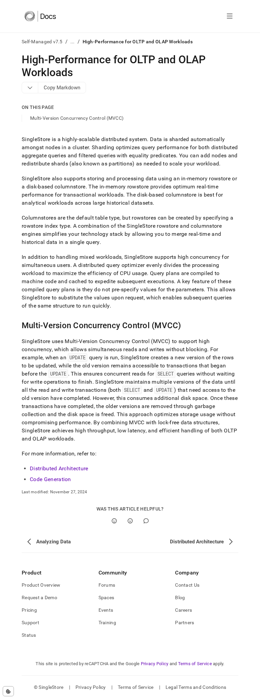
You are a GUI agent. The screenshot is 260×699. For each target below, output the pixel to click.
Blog (180, 597)
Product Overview (41, 585)
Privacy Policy (155, 663)
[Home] (40, 16)
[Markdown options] (30, 87)
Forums (107, 585)
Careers (183, 610)
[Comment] (146, 520)
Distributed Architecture (59, 468)
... (72, 41)
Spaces (106, 597)
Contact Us (187, 585)
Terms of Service (195, 663)
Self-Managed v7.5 (42, 41)
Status (29, 635)
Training (107, 622)
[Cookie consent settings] (8, 691)
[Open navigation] (229, 16)
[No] (130, 520)
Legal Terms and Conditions (196, 687)
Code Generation (50, 479)
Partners (184, 622)
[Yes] (114, 520)
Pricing (29, 610)
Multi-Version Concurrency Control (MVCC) (77, 118)
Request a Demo (39, 597)
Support (30, 622)
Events (106, 610)
